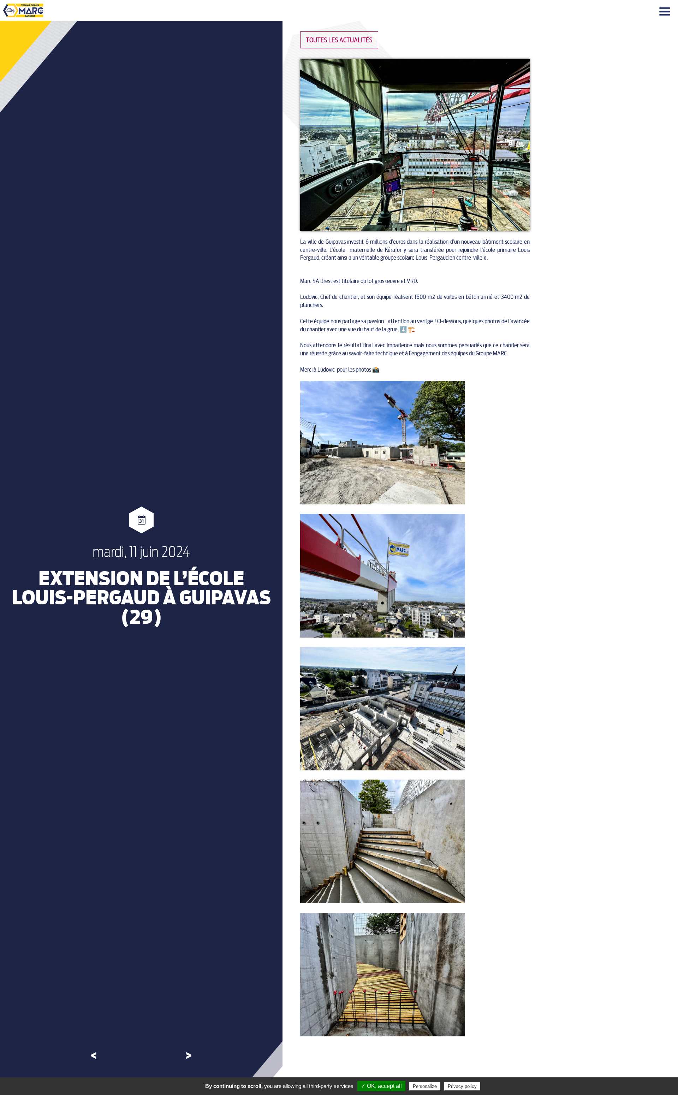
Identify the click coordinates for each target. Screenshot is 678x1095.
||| (665, 12)
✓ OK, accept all (381, 1086)
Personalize (425, 1086)
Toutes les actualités (339, 40)
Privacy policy (462, 1086)
